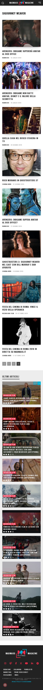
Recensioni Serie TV (11, 627)
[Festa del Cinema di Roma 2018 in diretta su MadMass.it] (21, 331)
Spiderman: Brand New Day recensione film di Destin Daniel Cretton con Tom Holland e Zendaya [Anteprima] (20, 552)
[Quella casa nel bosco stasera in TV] (21, 120)
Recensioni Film (8, 313)
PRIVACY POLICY (16, 681)
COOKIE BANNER (26, 681)
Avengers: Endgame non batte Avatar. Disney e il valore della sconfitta (19, 96)
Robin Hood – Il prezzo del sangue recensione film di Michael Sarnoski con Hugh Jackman (21, 501)
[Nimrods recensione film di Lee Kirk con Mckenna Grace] (21, 521)
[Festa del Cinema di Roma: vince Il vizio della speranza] (21, 289)
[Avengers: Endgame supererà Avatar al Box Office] (21, 33)
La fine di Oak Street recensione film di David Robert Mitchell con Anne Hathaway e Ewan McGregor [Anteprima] (21, 449)
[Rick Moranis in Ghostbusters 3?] (21, 162)
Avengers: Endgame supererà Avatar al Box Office (21, 52)
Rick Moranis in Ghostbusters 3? (20, 180)
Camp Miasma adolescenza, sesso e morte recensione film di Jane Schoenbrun (18, 423)
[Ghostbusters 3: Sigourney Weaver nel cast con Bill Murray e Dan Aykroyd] (21, 243)
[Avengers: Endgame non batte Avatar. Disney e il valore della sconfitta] (21, 75)
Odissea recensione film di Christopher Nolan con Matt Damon (21, 579)
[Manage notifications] (5, 685)
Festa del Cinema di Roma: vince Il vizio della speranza (20, 308)
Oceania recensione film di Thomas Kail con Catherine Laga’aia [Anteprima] (20, 476)
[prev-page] (4, 364)
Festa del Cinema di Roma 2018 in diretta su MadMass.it (19, 350)
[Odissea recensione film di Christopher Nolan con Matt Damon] (21, 573)
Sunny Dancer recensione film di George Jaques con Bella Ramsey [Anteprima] (21, 399)
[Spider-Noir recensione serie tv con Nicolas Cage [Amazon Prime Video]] (21, 624)
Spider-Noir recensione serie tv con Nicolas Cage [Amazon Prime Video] (19, 630)
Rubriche (5, 57)
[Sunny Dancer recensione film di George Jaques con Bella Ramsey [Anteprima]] (21, 393)
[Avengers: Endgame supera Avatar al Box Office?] (21, 201)
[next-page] (39, 383)
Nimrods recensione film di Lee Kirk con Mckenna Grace (21, 528)
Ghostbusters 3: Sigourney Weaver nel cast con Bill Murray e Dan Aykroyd (21, 264)
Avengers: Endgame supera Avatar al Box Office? (20, 221)
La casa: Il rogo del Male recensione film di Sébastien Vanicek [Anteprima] (20, 605)
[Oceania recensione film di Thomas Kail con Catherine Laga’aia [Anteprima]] (21, 470)
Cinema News (6, 184)
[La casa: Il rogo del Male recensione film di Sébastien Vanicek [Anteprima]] (21, 598)
